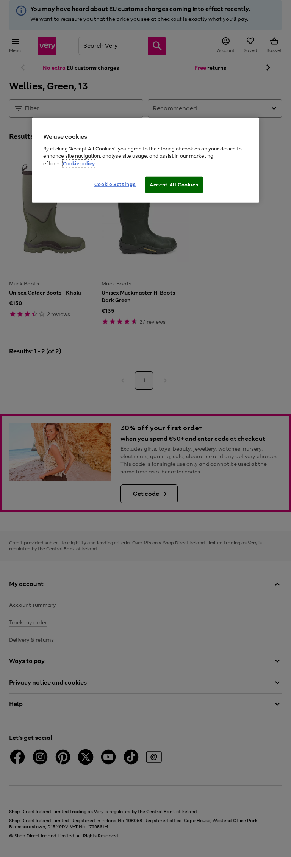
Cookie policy (79, 163)
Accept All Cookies (174, 184)
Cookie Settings (115, 184)
